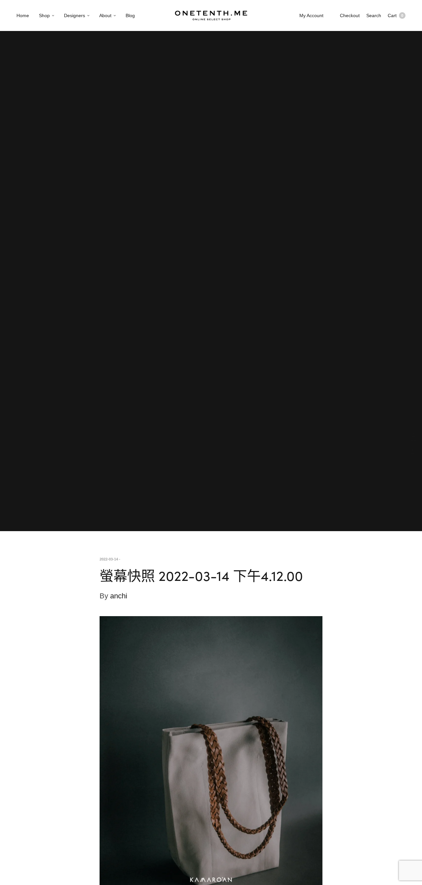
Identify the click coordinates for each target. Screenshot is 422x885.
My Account (311, 15)
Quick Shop (413, 442)
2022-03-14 (109, 559)
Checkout (350, 15)
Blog (130, 15)
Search (373, 15)
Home (22, 15)
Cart (395, 15)
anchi (118, 596)
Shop (44, 15)
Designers (74, 15)
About (105, 15)
